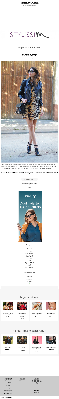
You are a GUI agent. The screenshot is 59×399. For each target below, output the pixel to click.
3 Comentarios (29, 176)
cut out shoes (18, 172)
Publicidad (8, 382)
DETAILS (29, 251)
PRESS (29, 260)
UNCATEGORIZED (29, 267)
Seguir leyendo (28, 179)
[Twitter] (35, 381)
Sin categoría (29, 264)
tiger (55, 172)
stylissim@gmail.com (29, 184)
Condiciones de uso (8, 390)
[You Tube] (36, 383)
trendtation (29, 279)
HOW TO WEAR (29, 255)
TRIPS (29, 265)
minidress (26, 172)
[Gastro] (37, 309)
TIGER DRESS (29, 55)
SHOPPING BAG (29, 262)
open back (31, 172)
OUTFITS (29, 258)
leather (22, 172)
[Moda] (22, 309)
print (38, 172)
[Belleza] (51, 309)
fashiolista (29, 281)
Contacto (8, 385)
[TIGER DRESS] (29, 112)
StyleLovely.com (29, 3)
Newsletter (36, 390)
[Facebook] (32, 381)
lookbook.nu (29, 278)
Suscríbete (36, 392)
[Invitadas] (51, 343)
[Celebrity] (22, 343)
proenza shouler (42, 172)
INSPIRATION (29, 257)
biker (10, 172)
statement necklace (49, 172)
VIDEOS (29, 269)
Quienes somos (8, 380)
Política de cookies (8, 393)
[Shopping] (8, 343)
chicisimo (29, 276)
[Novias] (8, 309)
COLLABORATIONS (29, 250)
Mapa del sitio (8, 384)
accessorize (4, 172)
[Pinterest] (38, 381)
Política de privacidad (8, 391)
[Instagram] (40, 381)
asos (8, 172)
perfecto (34, 172)
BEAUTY (29, 248)
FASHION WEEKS (29, 253)
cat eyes (13, 172)
